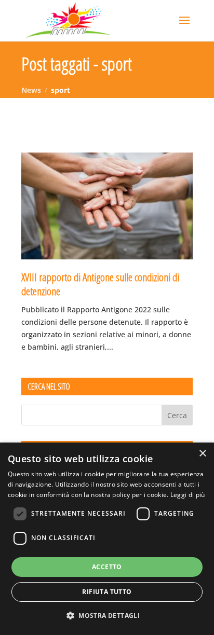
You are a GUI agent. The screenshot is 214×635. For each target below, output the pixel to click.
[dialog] (107, 539)
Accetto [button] (107, 566)
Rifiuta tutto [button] (106, 591)
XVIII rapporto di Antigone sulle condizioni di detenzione (100, 284)
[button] (107, 616)
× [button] (202, 454)
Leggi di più (187, 494)
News (31, 90)
